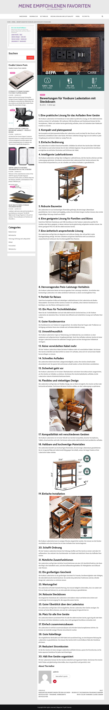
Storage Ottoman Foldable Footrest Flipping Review (19, 92)
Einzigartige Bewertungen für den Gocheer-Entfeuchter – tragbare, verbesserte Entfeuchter (55, 693)
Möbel (78, 16)
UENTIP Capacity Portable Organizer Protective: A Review (20, 168)
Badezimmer (23, 16)
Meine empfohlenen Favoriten (54, 6)
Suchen (13, 53)
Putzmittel (85, 16)
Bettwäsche (44, 16)
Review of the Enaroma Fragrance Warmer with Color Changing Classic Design (87, 692)
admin (44, 105)
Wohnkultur (34, 16)
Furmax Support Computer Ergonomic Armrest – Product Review (20, 130)
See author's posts (62, 676)
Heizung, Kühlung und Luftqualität (61, 16)
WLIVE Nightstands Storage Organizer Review (19, 206)
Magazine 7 (60, 707)
